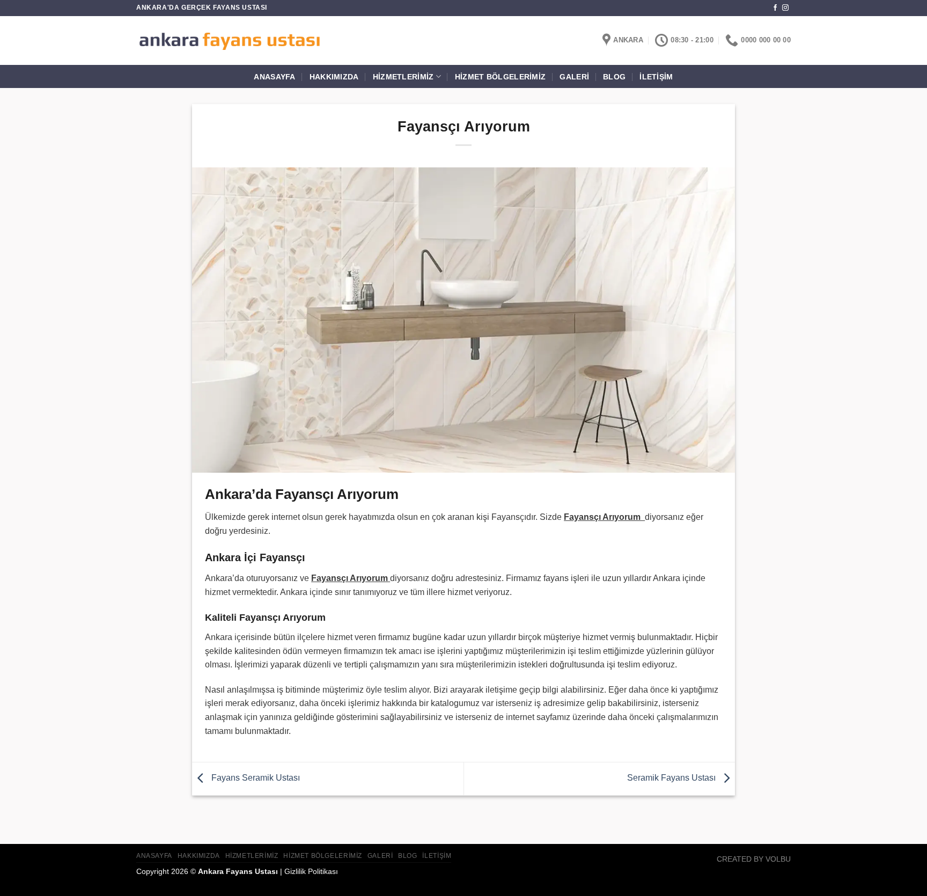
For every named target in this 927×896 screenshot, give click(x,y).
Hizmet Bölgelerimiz (500, 76)
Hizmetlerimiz (403, 76)
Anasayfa (274, 76)
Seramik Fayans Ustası (672, 778)
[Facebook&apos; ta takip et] (775, 8)
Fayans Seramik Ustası (254, 778)
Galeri (574, 76)
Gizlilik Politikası (311, 871)
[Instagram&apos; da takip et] (785, 8)
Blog (614, 76)
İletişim (656, 76)
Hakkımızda (334, 76)
